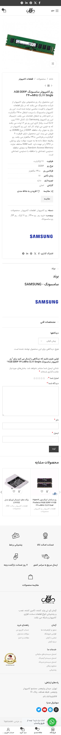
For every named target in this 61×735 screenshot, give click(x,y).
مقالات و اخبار (23, 637)
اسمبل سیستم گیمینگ (47, 658)
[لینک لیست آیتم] (37, 697)
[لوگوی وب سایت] (30, 10)
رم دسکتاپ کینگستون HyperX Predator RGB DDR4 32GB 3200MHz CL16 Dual (44, 502)
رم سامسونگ (47, 219)
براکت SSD (10, 506)
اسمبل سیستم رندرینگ (47, 662)
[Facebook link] (39, 3)
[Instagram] (56, 709)
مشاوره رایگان (51, 666)
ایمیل (55, 433)
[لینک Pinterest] (30, 3)
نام (56, 420)
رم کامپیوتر (42, 210)
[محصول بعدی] (45, 85)
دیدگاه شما (53, 383)
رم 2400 (32, 215)
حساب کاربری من (22, 630)
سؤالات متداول (23, 634)
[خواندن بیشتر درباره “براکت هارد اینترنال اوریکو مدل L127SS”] (19, 491)
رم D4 (14, 215)
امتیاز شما (53, 378)
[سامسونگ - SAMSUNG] (41, 236)
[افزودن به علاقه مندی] (42, 491)
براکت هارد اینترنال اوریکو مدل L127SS (17, 501)
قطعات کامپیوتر (26, 79)
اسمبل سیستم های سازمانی (46, 654)
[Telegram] (50, 709)
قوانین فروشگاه (50, 634)
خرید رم (41, 215)
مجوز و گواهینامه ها (48, 630)
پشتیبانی (53, 670)
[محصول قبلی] (51, 85)
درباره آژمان (52, 641)
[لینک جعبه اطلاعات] (45, 538)
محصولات (41, 79)
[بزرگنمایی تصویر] (52, 63)
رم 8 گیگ (22, 215)
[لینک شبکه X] (35, 3)
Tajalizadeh (8, 721)
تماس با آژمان (51, 637)
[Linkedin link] (26, 3)
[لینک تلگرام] (22, 3)
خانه (51, 79)
